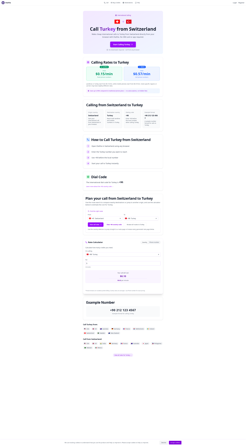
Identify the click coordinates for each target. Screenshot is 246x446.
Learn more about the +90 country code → (99, 186)
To (124, 215)
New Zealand (115, 333)
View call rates (94, 224)
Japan (146, 343)
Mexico (100, 348)
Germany (117, 329)
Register (241, 3)
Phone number (154, 242)
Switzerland (90, 333)
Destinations (129, 3)
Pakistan (89, 348)
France (128, 329)
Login (235, 3)
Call (107, 3)
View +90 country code (114, 224)
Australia (105, 329)
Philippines (157, 343)
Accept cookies (175, 442)
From (89, 215)
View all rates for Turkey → (123, 355)
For (86, 260)
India (104, 343)
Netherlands (140, 329)
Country (144, 242)
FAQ (138, 3)
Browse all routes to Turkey (135, 224)
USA (87, 329)
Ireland (152, 329)
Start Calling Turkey (121, 44)
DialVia (8, 3)
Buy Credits (116, 3)
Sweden (102, 333)
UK (96, 329)
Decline (163, 442)
